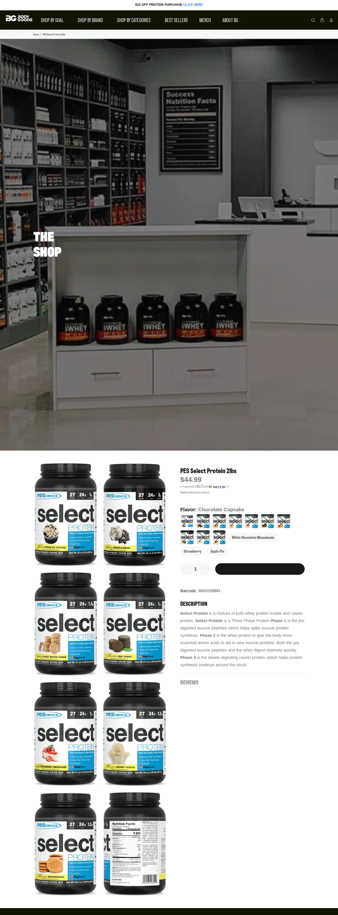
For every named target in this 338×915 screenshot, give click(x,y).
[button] (242, 486)
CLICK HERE (193, 4)
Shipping (184, 492)
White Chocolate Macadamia (253, 537)
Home (36, 34)
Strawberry (192, 551)
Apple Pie (217, 551)
